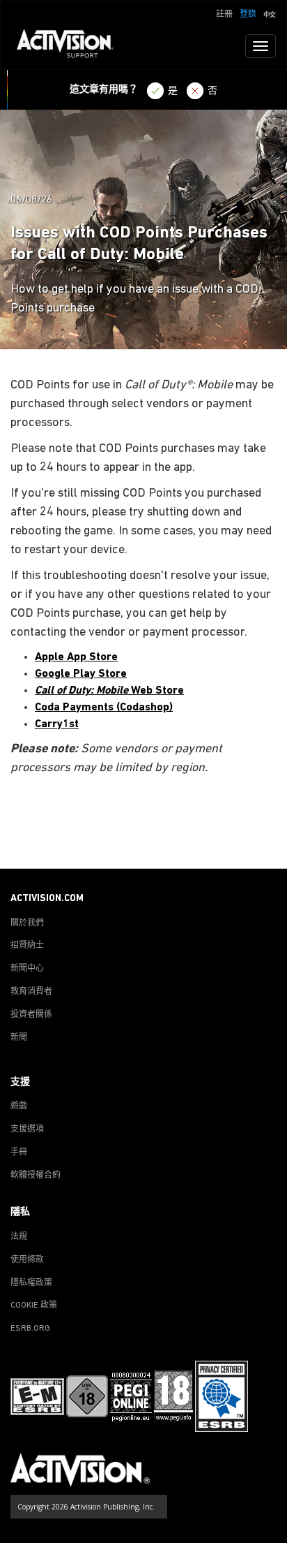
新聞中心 (27, 969)
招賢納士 (27, 946)
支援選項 (27, 1129)
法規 (18, 1237)
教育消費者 (31, 992)
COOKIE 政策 (33, 1305)
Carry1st (57, 724)
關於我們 (27, 923)
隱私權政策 (31, 1283)
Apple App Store (76, 657)
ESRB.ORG (30, 1328)
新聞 (18, 1038)
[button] (269, 13)
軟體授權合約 (35, 1175)
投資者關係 (31, 1015)
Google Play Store (81, 674)
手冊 (18, 1152)
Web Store (109, 690)
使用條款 (27, 1260)
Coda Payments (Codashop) (104, 707)
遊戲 (18, 1106)
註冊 (224, 14)
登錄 (248, 14)
